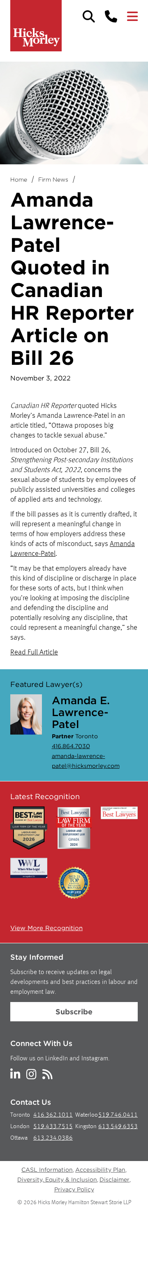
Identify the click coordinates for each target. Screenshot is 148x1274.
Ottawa (19, 1138)
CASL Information (47, 1169)
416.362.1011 (53, 1115)
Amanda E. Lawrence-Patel (81, 712)
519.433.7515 (53, 1127)
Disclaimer (114, 1179)
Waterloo (86, 1115)
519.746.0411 (118, 1115)
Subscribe (74, 1011)
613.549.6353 (118, 1127)
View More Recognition (46, 928)
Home (18, 179)
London (20, 1127)
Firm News (53, 179)
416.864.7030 (71, 746)
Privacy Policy (74, 1189)
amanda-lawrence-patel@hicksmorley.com (86, 761)
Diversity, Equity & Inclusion (57, 1179)
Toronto (20, 1115)
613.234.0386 (53, 1138)
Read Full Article (34, 652)
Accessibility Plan (100, 1169)
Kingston (86, 1127)
